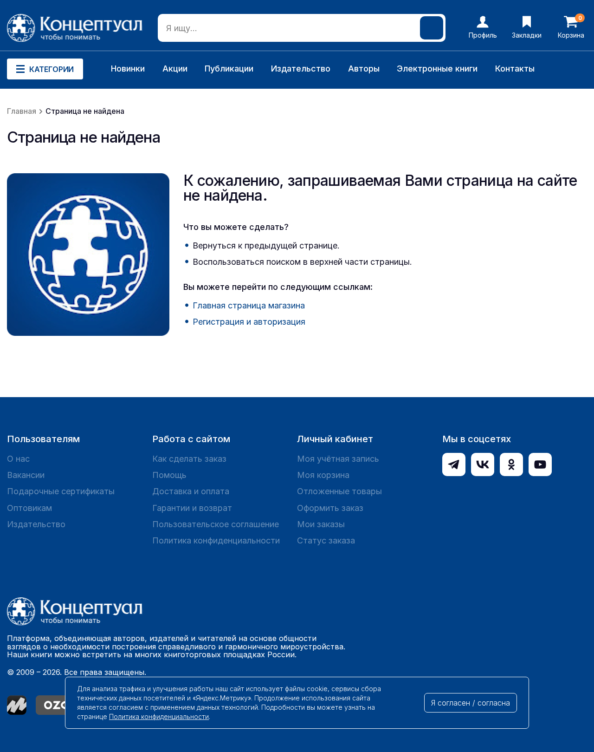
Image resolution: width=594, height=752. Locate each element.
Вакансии (26, 475)
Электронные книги (437, 68)
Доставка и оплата (190, 491)
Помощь (169, 475)
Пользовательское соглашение (215, 524)
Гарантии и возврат (192, 508)
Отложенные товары (339, 491)
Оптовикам (29, 508)
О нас (18, 459)
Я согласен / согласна (470, 702)
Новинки (128, 68)
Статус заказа (326, 540)
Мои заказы (321, 524)
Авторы (364, 68)
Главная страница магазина (249, 305)
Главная (21, 111)
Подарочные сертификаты (61, 491)
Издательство (300, 68)
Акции (174, 68)
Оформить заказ (330, 508)
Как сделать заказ (189, 459)
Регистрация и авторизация (249, 322)
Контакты (515, 68)
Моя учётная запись (338, 459)
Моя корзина (323, 475)
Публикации (229, 68)
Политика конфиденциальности (216, 540)
